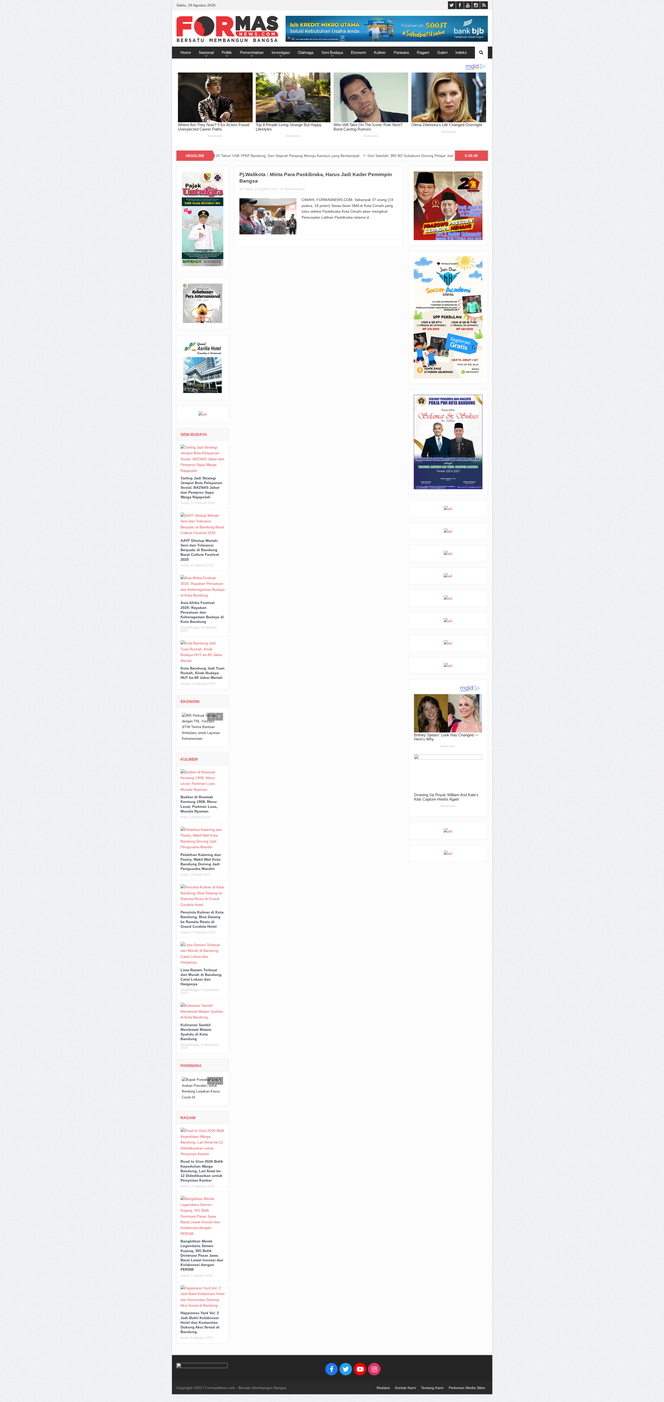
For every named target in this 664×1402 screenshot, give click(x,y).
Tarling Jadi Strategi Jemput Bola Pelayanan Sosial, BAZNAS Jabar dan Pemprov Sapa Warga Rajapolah (201, 487)
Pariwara (401, 52)
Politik (227, 52)
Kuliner (380, 52)
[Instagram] (374, 1369)
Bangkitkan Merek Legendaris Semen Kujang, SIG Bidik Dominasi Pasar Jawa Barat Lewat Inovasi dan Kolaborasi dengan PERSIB (202, 1255)
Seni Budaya (332, 52)
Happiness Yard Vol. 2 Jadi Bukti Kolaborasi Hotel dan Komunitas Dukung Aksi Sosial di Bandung (200, 1322)
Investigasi (281, 52)
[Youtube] (360, 1369)
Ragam (423, 52)
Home (186, 52)
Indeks (461, 52)
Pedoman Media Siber (467, 1388)
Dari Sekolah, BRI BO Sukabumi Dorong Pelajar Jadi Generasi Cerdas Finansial (352, 156)
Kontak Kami (405, 1388)
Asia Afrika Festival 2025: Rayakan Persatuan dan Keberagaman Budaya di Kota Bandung (202, 612)
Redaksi (383, 1388)
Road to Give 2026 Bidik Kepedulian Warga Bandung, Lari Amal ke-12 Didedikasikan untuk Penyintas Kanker (202, 1170)
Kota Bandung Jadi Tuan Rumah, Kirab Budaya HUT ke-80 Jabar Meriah (203, 673)
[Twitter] (346, 1369)
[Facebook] (331, 1369)
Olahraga (305, 52)
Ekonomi (358, 52)
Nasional (206, 52)
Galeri (442, 52)
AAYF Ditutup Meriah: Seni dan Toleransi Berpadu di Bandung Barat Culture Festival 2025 (200, 550)
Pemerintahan (252, 52)
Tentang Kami (432, 1388)
